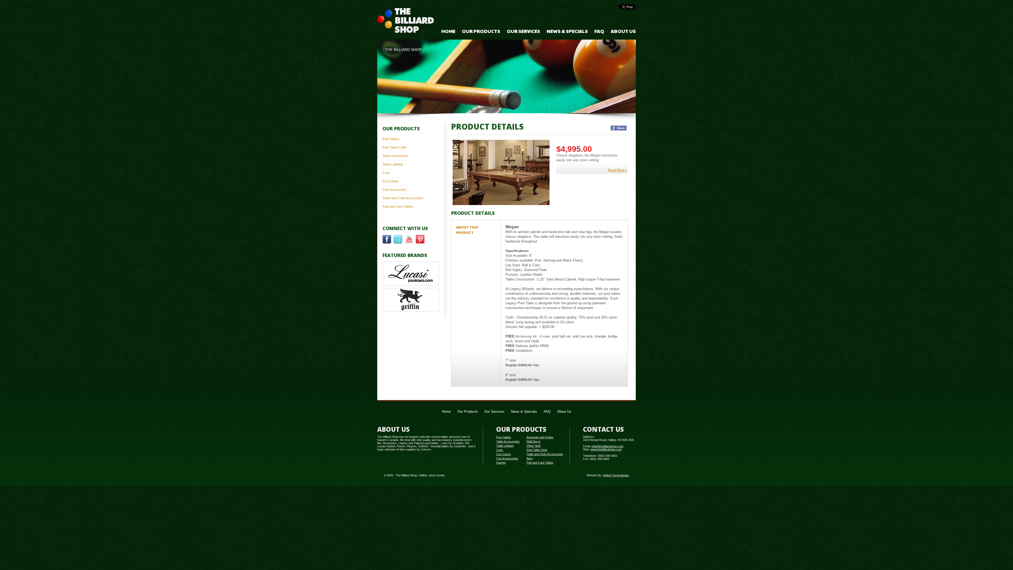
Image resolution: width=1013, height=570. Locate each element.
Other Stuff (534, 445)
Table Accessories (395, 156)
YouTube (409, 239)
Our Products (481, 31)
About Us (623, 31)
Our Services (523, 31)
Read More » (617, 170)
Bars (530, 458)
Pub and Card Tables (398, 206)
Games (501, 462)
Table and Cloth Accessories (403, 198)
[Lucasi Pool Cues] (411, 284)
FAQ (599, 31)
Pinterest (420, 239)
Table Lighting (393, 164)
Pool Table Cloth (394, 147)
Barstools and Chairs (540, 437)
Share (619, 128)
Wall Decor (534, 441)
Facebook (387, 239)
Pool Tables (391, 139)
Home (448, 31)
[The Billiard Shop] (405, 21)
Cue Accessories (395, 190)
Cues (386, 173)
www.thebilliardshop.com (606, 449)
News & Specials (567, 31)
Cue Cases (391, 181)
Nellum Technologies (616, 475)
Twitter (398, 239)
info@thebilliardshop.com (607, 446)
